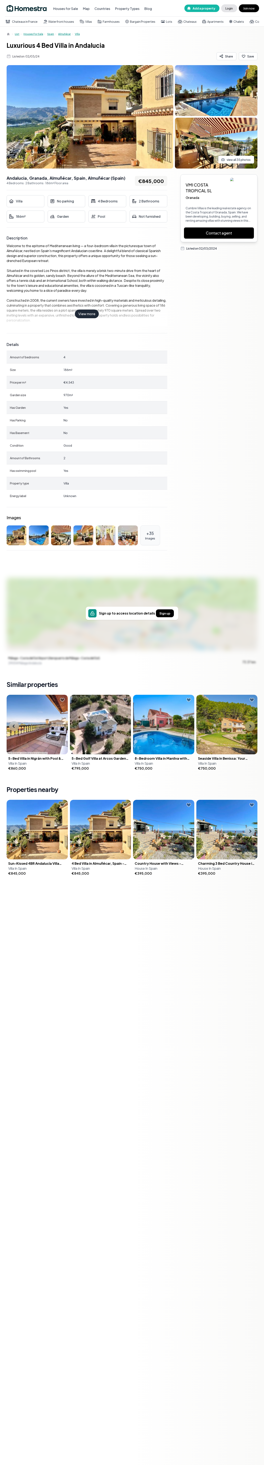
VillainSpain (17, 763)
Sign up (164, 613)
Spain (50, 34)
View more (86, 314)
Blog (148, 8)
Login (229, 8)
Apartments (215, 21)
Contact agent (219, 233)
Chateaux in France (25, 21)
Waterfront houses (61, 21)
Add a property (204, 8)
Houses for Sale (65, 8)
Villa (77, 34)
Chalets (238, 21)
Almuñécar (64, 34)
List (17, 34)
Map (86, 8)
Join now (249, 8)
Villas (88, 21)
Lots (169, 21)
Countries (102, 8)
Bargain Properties (142, 21)
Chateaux (190, 21)
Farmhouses (111, 21)
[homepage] (9, 34)
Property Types (127, 8)
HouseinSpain (146, 868)
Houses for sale (33, 34)
